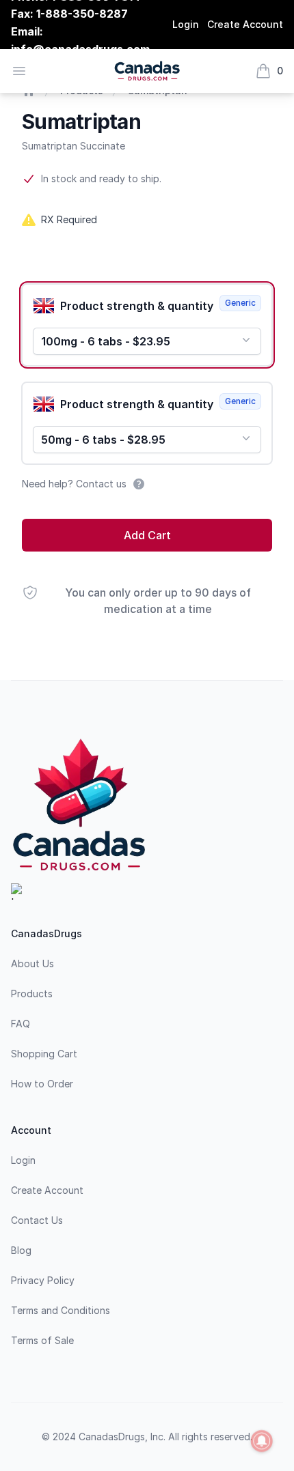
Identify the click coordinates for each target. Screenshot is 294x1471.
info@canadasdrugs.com (80, 49)
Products (32, 993)
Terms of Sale (42, 1340)
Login (185, 24)
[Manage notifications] (262, 1441)
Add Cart (147, 535)
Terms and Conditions (60, 1310)
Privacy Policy (43, 1280)
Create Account (245, 24)
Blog (21, 1250)
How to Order (42, 1083)
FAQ (20, 1023)
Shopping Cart (44, 1053)
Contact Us (37, 1220)
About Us (32, 963)
